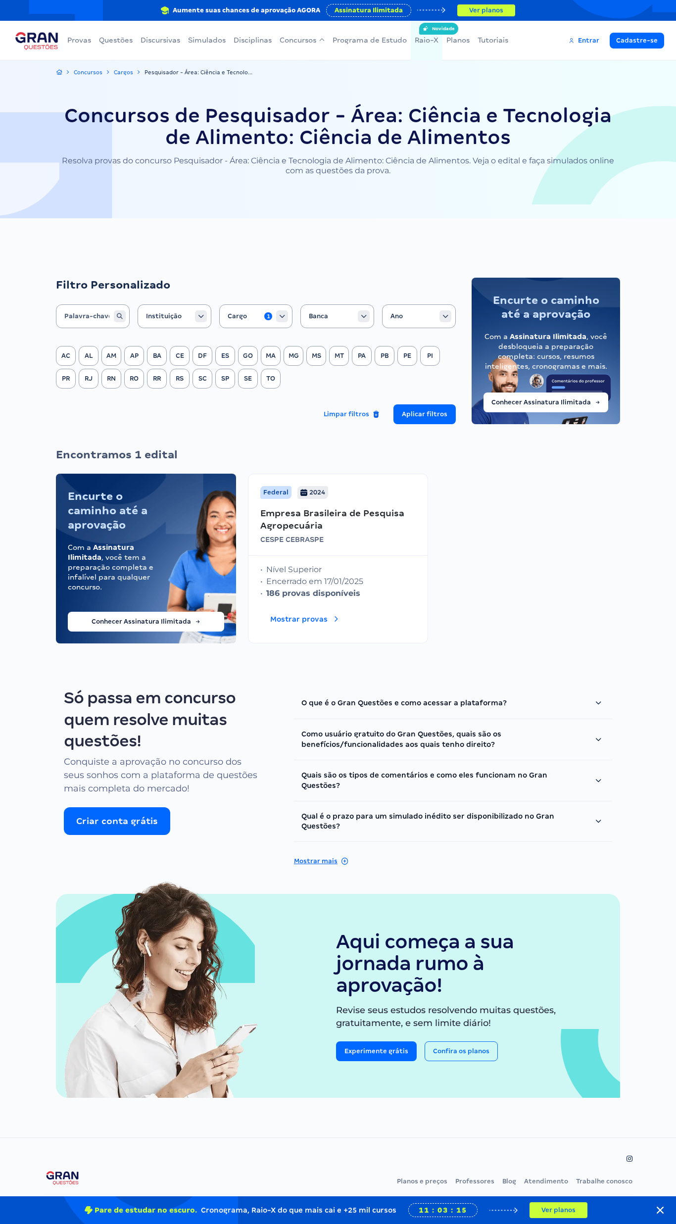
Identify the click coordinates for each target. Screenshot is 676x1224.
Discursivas (160, 40)
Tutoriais (493, 40)
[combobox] (174, 316)
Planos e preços (422, 1181)
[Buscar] (120, 316)
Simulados (207, 40)
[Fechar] (660, 1210)
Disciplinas (253, 40)
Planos (458, 40)
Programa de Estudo (370, 40)
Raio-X (426, 35)
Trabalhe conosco (604, 1181)
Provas (79, 40)
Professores (474, 1181)
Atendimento (546, 1181)
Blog (509, 1181)
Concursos (298, 40)
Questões (116, 40)
